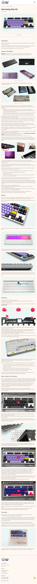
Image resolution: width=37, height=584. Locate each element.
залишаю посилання (26, 135)
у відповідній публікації (9, 328)
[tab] (17, 35)
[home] (17, 2)
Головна (2, 6)
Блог (5, 6)
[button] (34, 2)
